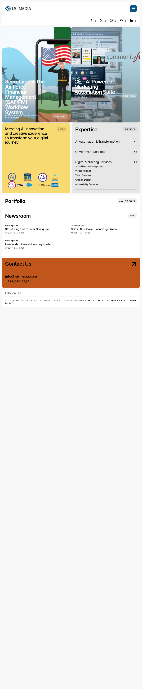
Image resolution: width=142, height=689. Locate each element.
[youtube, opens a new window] (123, 20)
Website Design (83, 170)
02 (135, 151)
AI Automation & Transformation (97, 141)
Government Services (90, 152)
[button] (62, 129)
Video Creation (83, 175)
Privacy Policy (97, 300)
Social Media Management (89, 166)
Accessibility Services (86, 184)
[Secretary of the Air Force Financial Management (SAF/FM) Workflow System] (36, 74)
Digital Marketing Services (93, 162)
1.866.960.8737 (17, 282)
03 (135, 162)
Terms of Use (117, 300)
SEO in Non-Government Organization (94, 229)
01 (135, 141)
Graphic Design (83, 179)
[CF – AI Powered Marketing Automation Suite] (105, 74)
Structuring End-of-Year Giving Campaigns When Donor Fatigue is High (49, 229)
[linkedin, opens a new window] (133, 20)
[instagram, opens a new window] (113, 20)
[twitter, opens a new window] (103, 20)
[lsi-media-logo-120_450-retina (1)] (18, 6)
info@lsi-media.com (21, 276)
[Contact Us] (121, 273)
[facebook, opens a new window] (93, 20)
